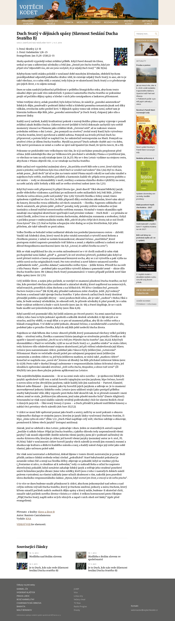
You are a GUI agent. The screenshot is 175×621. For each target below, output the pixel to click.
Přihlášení (140, 304)
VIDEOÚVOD (24, 524)
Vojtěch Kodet (31, 9)
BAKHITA (21, 606)
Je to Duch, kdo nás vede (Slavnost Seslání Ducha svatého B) (48, 569)
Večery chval (79, 599)
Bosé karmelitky (25, 599)
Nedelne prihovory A (145, 158)
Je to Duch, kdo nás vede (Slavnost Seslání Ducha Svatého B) (107, 569)
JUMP (76, 589)
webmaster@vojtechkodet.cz (144, 610)
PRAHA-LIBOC (23, 596)
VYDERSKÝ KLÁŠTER (26, 592)
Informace (151, 304)
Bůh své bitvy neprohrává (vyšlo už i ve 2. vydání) (145, 238)
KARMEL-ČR (22, 589)
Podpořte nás (142, 293)
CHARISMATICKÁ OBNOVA (29, 603)
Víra (76, 592)
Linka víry (78, 596)
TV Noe (77, 603)
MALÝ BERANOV (24, 610)
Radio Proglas (80, 606)
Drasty (77, 610)
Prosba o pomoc (143, 65)
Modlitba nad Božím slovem (45, 556)
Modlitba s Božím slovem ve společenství (104, 558)
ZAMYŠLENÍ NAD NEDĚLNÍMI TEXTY (36, 43)
